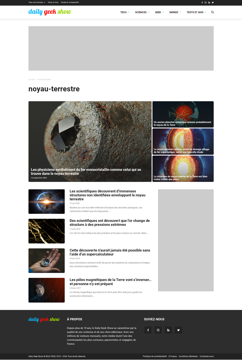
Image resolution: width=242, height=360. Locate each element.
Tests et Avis (53, 2)
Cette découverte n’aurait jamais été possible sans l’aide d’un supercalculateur (110, 252)
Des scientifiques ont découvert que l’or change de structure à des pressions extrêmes (110, 223)
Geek (158, 12)
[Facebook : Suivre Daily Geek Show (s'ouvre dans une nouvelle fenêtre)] (202, 2)
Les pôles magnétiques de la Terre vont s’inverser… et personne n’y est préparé (110, 282)
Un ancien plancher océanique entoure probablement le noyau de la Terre (182, 123)
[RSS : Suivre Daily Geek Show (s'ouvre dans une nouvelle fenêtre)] (209, 2)
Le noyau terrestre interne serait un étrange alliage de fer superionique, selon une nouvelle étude (181, 151)
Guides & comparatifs (70, 2)
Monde (174, 12)
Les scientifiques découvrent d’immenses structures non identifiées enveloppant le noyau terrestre (107, 195)
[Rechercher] (212, 12)
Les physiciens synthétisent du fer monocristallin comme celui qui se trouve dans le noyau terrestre (86, 172)
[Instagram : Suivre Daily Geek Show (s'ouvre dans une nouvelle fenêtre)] (205, 2)
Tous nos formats (35, 2)
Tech (123, 12)
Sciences (141, 12)
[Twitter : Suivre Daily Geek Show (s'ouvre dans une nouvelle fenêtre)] (213, 2)
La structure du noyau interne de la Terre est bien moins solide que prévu (180, 178)
